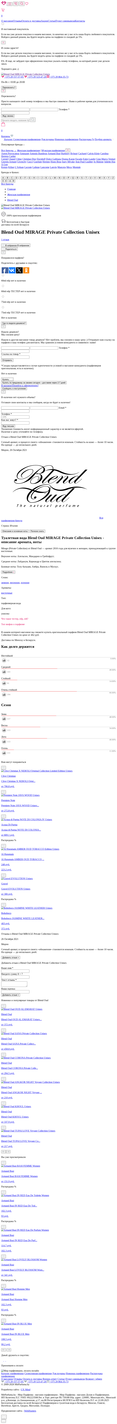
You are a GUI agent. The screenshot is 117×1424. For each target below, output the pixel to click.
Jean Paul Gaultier (84, 161)
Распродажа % (86, 139)
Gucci (30, 161)
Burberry (65, 153)
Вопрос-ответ (50, 1379)
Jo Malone (99, 161)
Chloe (19, 159)
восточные (6, 593)
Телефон (64, 109)
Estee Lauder (89, 159)
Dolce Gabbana (53, 159)
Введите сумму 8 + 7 (12, 974)
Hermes (46, 161)
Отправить (7, 360)
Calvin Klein (93, 153)
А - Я (11, 181)
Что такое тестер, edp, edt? (14, 618)
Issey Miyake (68, 161)
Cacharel (82, 153)
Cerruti (4, 159)
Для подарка (47, 139)
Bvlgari (74, 153)
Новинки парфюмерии (66, 139)
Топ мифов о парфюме (13, 624)
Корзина (6, 133)
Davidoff (41, 159)
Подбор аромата (103, 139)
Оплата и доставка (31, 21)
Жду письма (8, 426)
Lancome (44, 167)
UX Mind (25, 1389)
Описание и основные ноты (15, 531)
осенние (25, 582)
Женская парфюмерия (28, 150)
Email (62, 407)
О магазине (7, 21)
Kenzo (4, 167)
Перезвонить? (8, 87)
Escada (78, 159)
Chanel (12, 159)
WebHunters (30, 1411)
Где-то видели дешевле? (13, 323)
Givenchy (22, 161)
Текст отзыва (9, 980)
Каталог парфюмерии (12, 1373)
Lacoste (28, 167)
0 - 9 (4, 181)
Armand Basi (54, 153)
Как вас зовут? (9, 420)
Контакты (80, 21)
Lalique (36, 167)
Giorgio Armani (8, 161)
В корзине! (20, 385)
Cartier (12, 156)
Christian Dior (29, 159)
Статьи (51, 21)
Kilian (11, 167)
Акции (44, 21)
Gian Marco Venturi (105, 159)
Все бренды (7, 184)
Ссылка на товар (10, 354)
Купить (5, 379)
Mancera (61, 167)
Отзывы (17, 21)
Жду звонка (7, 116)
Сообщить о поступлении (14, 388)
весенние (15, 582)
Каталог (8, 139)
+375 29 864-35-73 (58, 77)
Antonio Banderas (38, 153)
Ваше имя (7, 968)
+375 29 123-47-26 (37, 77)
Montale (77, 167)
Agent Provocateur (10, 153)
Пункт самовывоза (65, 21)
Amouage (24, 153)
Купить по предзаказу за (33, 383)
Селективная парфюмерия (27, 139)
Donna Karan (68, 159)
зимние (5, 582)
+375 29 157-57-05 (14, 77)
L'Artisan (19, 167)
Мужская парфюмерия (53, 150)
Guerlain (38, 161)
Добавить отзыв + (10, 957)
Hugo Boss (56, 161)
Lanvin (53, 167)
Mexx (69, 167)
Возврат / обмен (93, 1379)
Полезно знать (37, 531)
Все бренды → (8, 150)
